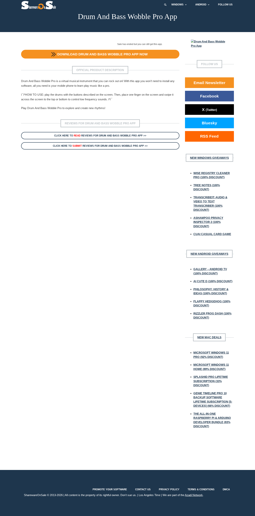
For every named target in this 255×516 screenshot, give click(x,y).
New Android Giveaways (209, 253)
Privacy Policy (169, 489)
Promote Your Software (110, 489)
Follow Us (225, 4)
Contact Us (143, 489)
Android (200, 4)
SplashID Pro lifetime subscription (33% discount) (210, 381)
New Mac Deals (209, 337)
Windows (177, 4)
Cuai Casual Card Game (212, 234)
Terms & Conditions (201, 489)
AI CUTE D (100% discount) (212, 281)
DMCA (226, 489)
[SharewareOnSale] (39, 4)
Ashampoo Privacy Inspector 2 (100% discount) (208, 222)
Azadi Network (194, 495)
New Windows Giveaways (209, 157)
